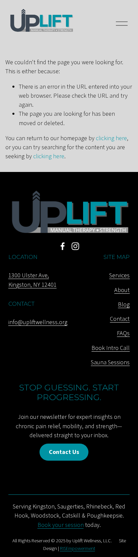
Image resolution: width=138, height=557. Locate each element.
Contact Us (64, 452)
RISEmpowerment (77, 548)
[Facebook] (63, 246)
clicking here (111, 138)
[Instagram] (75, 246)
